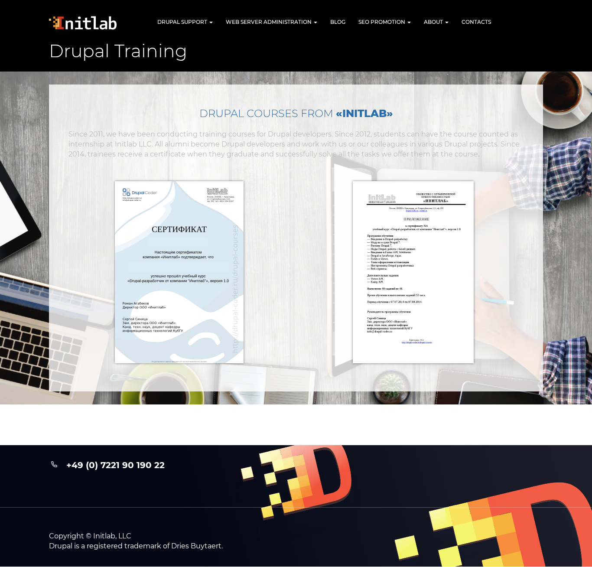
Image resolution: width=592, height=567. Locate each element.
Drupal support (182, 22)
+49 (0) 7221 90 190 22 (115, 465)
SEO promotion (382, 22)
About (434, 22)
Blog (337, 22)
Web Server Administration (269, 22)
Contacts (476, 22)
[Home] (90, 22)
